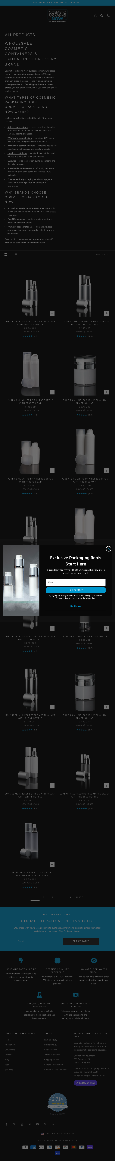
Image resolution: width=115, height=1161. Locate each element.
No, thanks (75, 606)
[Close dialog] (108, 548)
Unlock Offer (76, 590)
